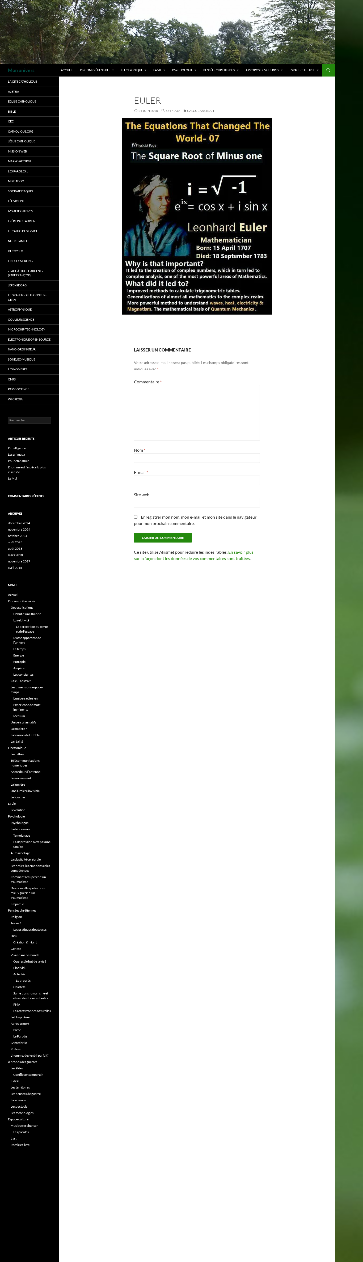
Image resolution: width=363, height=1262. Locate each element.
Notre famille (18, 241)
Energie (18, 655)
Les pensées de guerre (26, 1094)
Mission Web (17, 151)
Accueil (67, 70)
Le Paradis (20, 1036)
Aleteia (13, 91)
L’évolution (18, 810)
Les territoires (20, 1087)
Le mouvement (21, 778)
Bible (12, 111)
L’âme (17, 1030)
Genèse (16, 949)
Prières (15, 1049)
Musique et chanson (25, 1126)
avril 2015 (15, 568)
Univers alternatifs (23, 722)
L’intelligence (17, 448)
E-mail (141, 472)
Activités (19, 974)
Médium (19, 716)
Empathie (17, 904)
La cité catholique (22, 81)
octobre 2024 (17, 536)
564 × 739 (173, 111)
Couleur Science (21, 319)
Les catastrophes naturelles (32, 1011)
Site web (141, 494)
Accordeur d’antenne (25, 772)
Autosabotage (20, 853)
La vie (157, 70)
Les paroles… (18, 171)
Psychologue (19, 823)
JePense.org (17, 285)
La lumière (18, 784)
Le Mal (12, 478)
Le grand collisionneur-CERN (27, 297)
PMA (16, 1004)
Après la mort (20, 1024)
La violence (18, 1100)
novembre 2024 (19, 529)
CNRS (12, 379)
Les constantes (23, 674)
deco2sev (15, 251)
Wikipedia (15, 399)
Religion (16, 917)
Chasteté (19, 987)
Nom (139, 449)
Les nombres (17, 369)
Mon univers (21, 70)
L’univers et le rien (25, 698)
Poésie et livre (20, 1145)
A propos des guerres (262, 70)
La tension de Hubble (25, 735)
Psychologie (182, 70)
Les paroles (21, 1132)
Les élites (17, 1068)
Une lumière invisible (25, 791)
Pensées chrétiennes (219, 70)
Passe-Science (18, 389)
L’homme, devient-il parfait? (30, 1055)
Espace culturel (302, 70)
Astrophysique (20, 309)
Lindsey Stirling (20, 260)
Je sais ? (16, 923)
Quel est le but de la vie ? (29, 961)
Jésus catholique (21, 141)
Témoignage (21, 835)
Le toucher (18, 797)
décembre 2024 (19, 523)
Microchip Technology (26, 329)
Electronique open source (29, 339)
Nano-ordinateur (22, 349)
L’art (13, 1138)
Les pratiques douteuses (30, 929)
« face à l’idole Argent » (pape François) (25, 273)
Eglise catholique (22, 101)
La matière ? (19, 729)
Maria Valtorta (19, 161)
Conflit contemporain (28, 1075)
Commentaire (148, 381)
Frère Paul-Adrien (21, 221)
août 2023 (15, 542)
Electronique (132, 70)
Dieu (14, 936)
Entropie (19, 662)
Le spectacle (19, 1106)
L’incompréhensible (95, 70)
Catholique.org (20, 131)
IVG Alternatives (20, 211)
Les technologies (22, 1113)
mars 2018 (15, 555)
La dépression (20, 829)
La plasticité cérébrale (26, 859)
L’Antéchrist (19, 1043)
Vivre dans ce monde (25, 955)
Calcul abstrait (200, 111)
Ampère (18, 668)
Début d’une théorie (27, 614)
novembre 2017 (19, 561)
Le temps (19, 649)
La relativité (21, 620)
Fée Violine (16, 201)
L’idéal (15, 1081)
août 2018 (15, 548)
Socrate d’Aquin (20, 191)
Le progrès (23, 981)
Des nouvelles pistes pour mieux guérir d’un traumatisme (28, 893)
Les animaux (16, 454)
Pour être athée (18, 461)
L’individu (20, 968)
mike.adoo (16, 181)
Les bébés (17, 754)
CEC (11, 121)
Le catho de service (23, 231)
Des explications (22, 607)
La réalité (17, 741)
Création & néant (25, 942)
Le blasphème (20, 1017)
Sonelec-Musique (21, 359)
